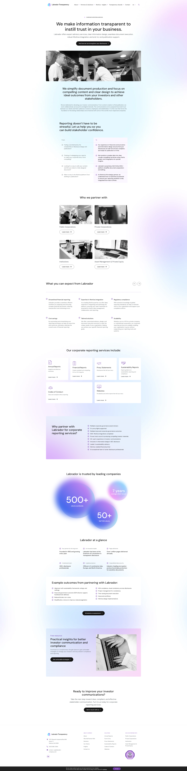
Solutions (107, 733)
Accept (116, 768)
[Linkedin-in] (48, 756)
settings (105, 769)
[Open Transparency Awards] (123, 4)
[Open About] (79, 4)
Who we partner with (131, 733)
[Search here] (139, 5)
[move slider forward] (139, 284)
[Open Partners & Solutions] (94, 4)
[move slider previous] (134, 284)
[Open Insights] (107, 4)
